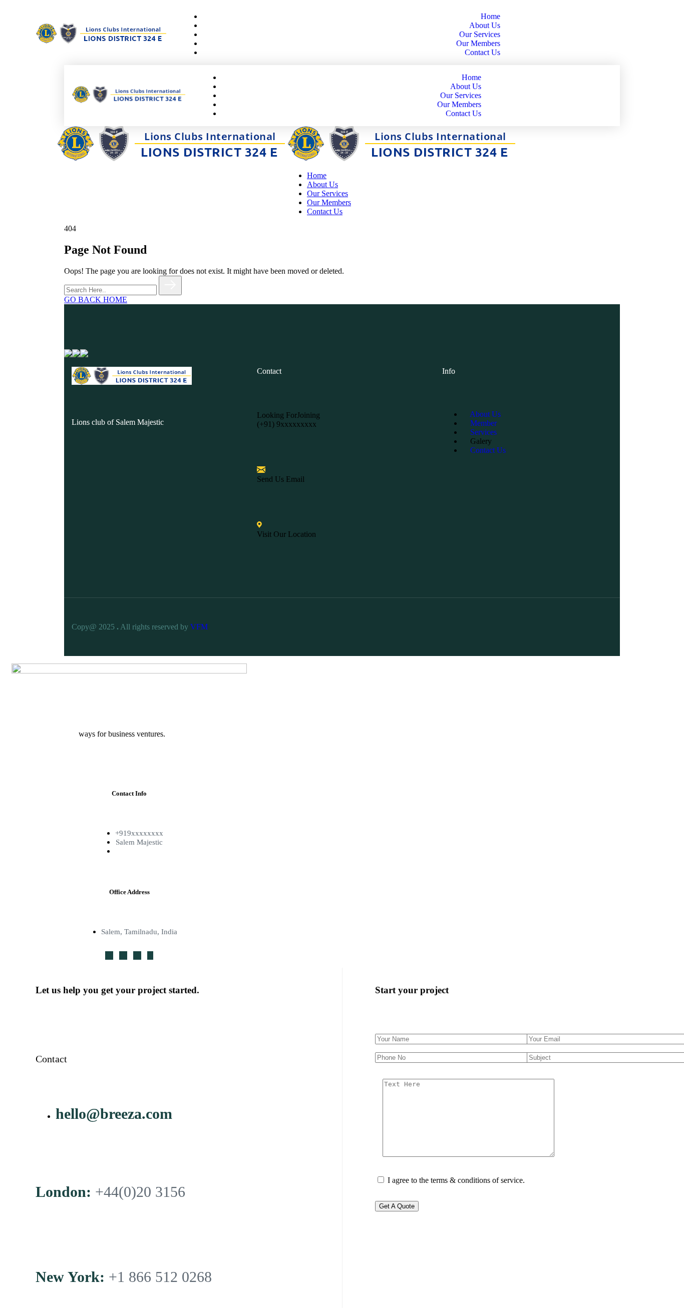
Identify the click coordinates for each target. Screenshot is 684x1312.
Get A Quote (397, 1206)
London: (63, 1191)
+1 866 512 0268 (160, 1276)
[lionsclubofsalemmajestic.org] (172, 158)
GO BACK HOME (95, 299)
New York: (70, 1276)
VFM (200, 626)
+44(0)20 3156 (140, 1191)
